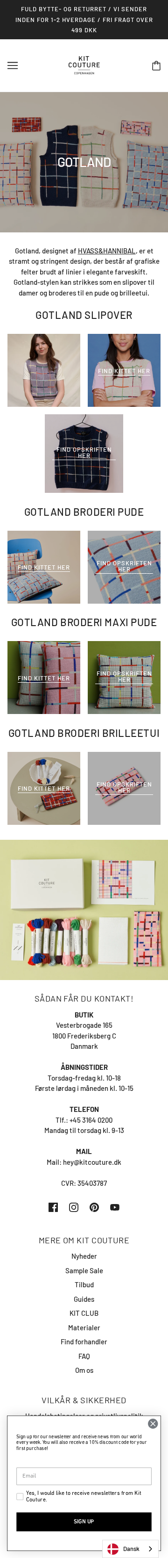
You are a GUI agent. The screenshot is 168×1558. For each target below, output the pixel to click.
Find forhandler (84, 1341)
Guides (84, 1299)
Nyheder (84, 1256)
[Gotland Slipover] (43, 370)
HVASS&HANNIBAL (107, 250)
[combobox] (130, 1549)
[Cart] (156, 65)
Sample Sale (84, 1270)
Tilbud (84, 1284)
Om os (84, 1370)
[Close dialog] (153, 1424)
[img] (53, 1207)
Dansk (131, 1548)
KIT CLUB (84, 1313)
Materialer (84, 1327)
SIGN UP (84, 1521)
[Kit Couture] (84, 64)
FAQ (84, 1356)
